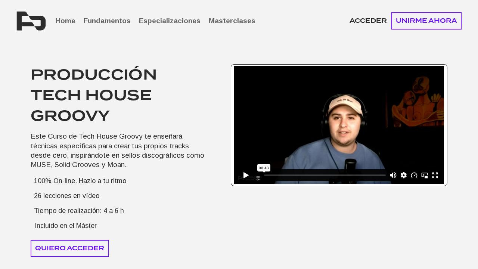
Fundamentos (107, 21)
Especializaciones (170, 21)
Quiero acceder (69, 248)
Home (65, 21)
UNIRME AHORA (426, 20)
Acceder (368, 20)
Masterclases (232, 21)
